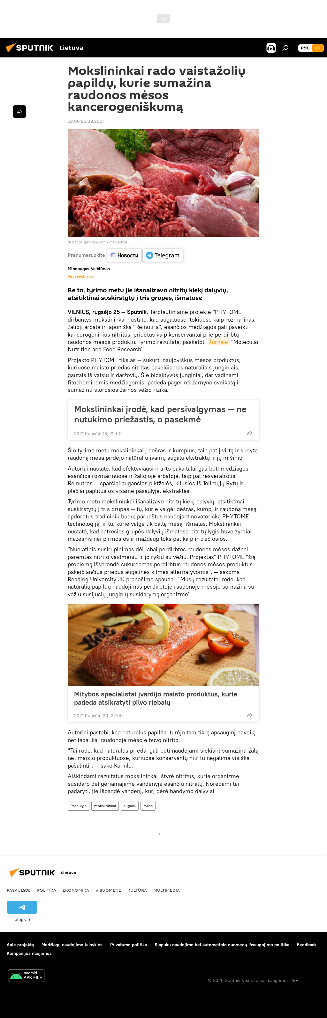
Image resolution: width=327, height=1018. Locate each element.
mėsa (148, 805)
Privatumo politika (128, 944)
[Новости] (124, 255)
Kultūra (137, 890)
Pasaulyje (79, 805)
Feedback (306, 944)
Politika (46, 890)
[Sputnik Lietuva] (31, 53)
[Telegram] (163, 255)
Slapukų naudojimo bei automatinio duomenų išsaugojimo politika (222, 944)
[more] (249, 433)
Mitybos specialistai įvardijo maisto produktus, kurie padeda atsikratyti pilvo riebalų (155, 698)
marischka (118, 242)
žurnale (218, 342)
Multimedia (166, 890)
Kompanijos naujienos (29, 953)
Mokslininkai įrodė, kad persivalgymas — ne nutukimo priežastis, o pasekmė (160, 414)
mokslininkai (105, 805)
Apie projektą (20, 944)
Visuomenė (108, 890)
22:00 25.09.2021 (86, 121)
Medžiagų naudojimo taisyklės (72, 944)
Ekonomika (76, 890)
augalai (130, 805)
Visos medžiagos (81, 276)
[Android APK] (26, 976)
